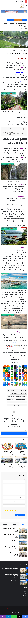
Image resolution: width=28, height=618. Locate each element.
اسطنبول (20, 17)
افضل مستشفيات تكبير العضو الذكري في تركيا (21, 465)
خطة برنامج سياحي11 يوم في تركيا (16, 402)
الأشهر (23, 524)
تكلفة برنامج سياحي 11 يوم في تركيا (16, 399)
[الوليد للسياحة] (22, 6)
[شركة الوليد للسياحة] (14, 12)
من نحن (24, 600)
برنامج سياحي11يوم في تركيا (18, 393)
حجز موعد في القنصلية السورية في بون (10, 529)
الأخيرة (14, 524)
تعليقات (5, 524)
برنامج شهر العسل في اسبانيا (8, 452)
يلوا (8, 20)
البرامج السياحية (18, 20)
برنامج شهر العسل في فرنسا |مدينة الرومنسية (21, 452)
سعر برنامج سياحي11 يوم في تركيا (16, 405)
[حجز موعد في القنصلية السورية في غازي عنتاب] (23, 536)
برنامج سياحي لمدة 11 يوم (9, 132)
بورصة (12, 20)
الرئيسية (24, 17)
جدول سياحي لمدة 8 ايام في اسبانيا (7, 465)
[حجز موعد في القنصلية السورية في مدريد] (23, 554)
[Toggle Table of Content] (23, 129)
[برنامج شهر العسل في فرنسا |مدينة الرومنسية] (21, 446)
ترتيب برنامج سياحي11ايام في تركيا (16, 396)
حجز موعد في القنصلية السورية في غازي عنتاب (10, 535)
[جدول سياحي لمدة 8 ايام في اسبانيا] (7, 459)
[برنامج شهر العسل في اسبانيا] (7, 446)
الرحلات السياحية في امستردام (11, 547)
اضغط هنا (7, 354)
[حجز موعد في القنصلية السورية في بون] (23, 530)
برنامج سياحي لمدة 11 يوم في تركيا (9, 131)
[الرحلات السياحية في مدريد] (23, 542)
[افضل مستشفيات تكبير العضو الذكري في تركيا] (21, 459)
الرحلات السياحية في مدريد (20, 1)
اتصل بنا (24, 591)
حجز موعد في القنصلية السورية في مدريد (10, 553)
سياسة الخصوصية (22, 598)
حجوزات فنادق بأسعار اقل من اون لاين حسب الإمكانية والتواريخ (16, 134)
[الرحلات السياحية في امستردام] (23, 548)
